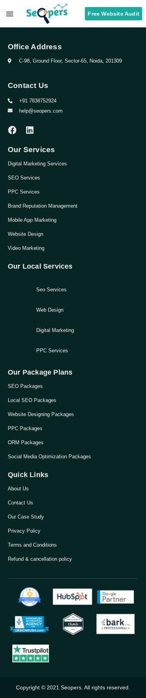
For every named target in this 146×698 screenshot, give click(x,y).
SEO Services (24, 178)
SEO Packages (25, 386)
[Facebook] (12, 130)
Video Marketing (26, 248)
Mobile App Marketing (32, 220)
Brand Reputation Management (42, 206)
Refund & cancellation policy (40, 559)
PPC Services (24, 192)
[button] (10, 14)
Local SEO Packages (32, 400)
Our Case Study (26, 517)
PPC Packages (25, 428)
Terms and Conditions (32, 545)
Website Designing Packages (41, 414)
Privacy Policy (24, 531)
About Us (18, 489)
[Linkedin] (30, 130)
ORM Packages (26, 442)
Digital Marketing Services (37, 164)
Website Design (25, 234)
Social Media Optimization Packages (49, 456)
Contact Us (20, 503)
